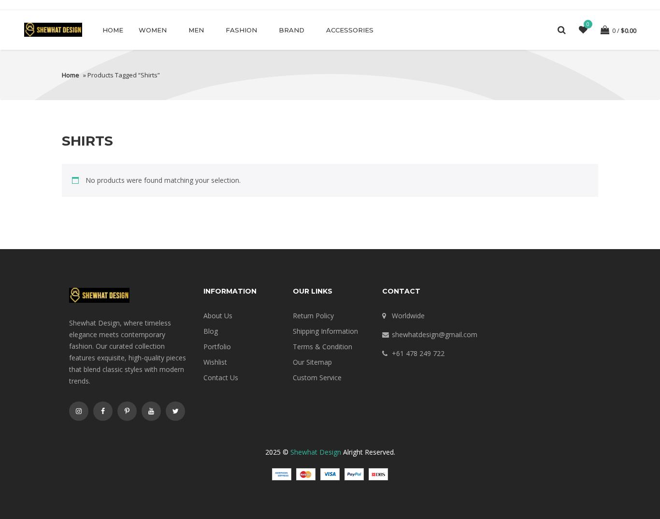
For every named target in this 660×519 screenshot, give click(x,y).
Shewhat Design (315, 452)
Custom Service (317, 377)
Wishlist (215, 362)
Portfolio (217, 346)
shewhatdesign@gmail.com (434, 334)
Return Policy (313, 315)
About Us (217, 315)
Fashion (241, 30)
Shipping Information (325, 331)
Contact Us (220, 377)
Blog (210, 331)
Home (112, 30)
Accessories (349, 30)
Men (196, 30)
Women (153, 30)
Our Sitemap (312, 362)
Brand (291, 30)
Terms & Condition (322, 346)
